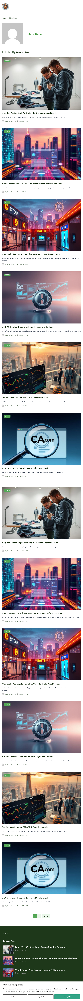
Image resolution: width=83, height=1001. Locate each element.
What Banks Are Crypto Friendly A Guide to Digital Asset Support (31, 254)
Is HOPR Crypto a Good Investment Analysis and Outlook (27, 327)
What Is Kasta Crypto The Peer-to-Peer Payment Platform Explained (32, 183)
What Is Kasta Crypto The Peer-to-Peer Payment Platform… (47, 958)
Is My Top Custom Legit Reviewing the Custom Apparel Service (30, 113)
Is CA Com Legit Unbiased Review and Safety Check (25, 468)
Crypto (7, 61)
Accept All (67, 997)
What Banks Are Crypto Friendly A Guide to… (40, 970)
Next (44, 916)
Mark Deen (35, 34)
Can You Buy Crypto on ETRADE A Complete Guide (25, 397)
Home (4, 18)
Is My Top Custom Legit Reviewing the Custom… (41, 947)
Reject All (41, 997)
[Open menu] (81, 6)
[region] (41, 991)
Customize (14, 997)
